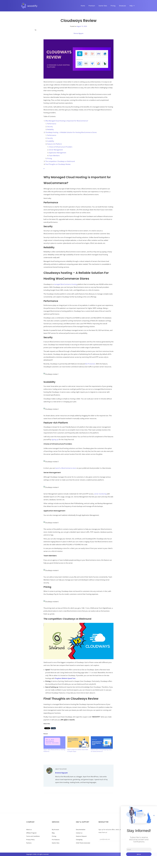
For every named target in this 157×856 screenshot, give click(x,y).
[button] (154, 815)
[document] (78, 428)
